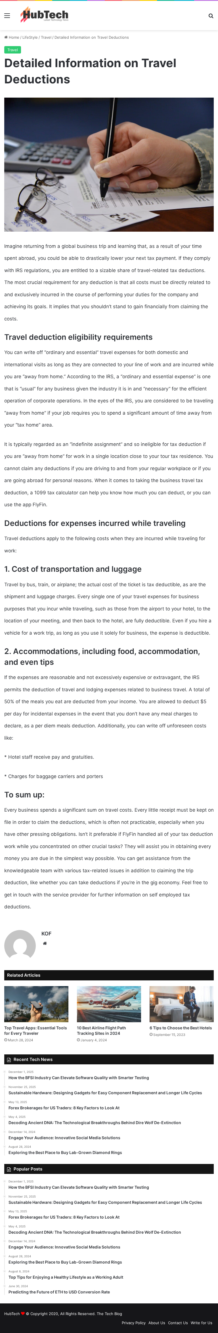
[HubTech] (44, 15)
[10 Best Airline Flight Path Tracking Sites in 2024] (109, 1004)
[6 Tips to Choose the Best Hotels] (182, 1004)
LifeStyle (30, 37)
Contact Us (178, 1322)
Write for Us (201, 1322)
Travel (46, 37)
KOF (46, 934)
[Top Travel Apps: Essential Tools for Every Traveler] (36, 1004)
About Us (156, 1322)
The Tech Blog (109, 1313)
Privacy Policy (134, 1322)
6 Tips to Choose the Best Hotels (181, 1027)
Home (13, 37)
